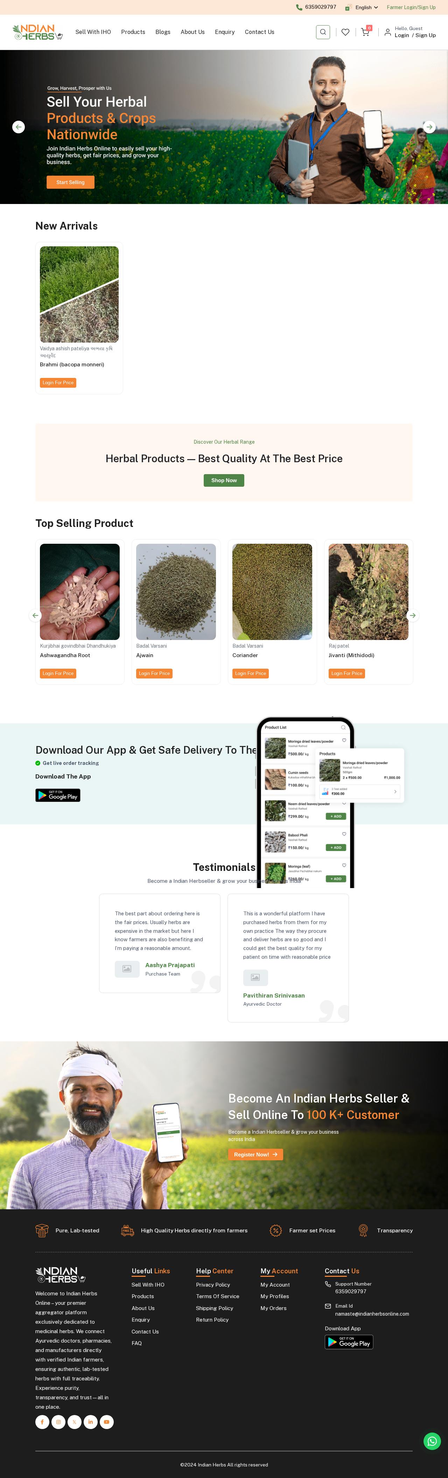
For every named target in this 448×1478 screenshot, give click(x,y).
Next (429, 127)
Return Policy (212, 1320)
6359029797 (350, 1291)
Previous (18, 127)
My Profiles (274, 1296)
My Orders (273, 1308)
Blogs (162, 32)
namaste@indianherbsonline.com (372, 1314)
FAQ (137, 1343)
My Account (275, 1285)
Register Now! (251, 1154)
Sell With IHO (93, 32)
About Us (193, 32)
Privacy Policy (213, 1285)
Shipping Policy (214, 1308)
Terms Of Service (217, 1296)
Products (133, 32)
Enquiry (225, 32)
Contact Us (259, 32)
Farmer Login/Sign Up (411, 7)
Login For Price (58, 382)
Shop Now (224, 480)
